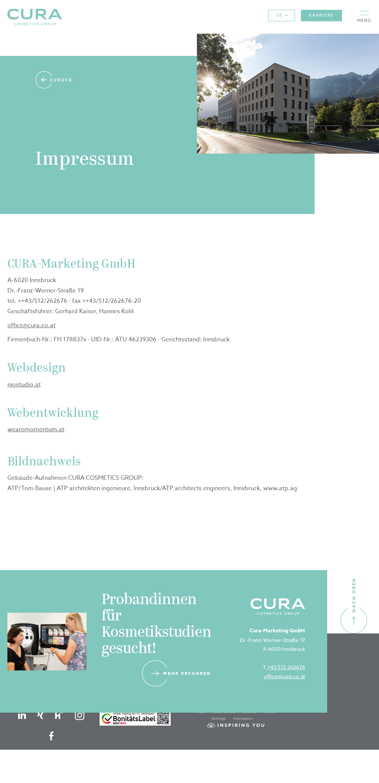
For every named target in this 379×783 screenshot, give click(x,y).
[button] (364, 17)
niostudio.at (24, 384)
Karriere (321, 15)
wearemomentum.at (35, 429)
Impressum (243, 718)
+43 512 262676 (285, 666)
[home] (34, 17)
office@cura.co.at (31, 325)
